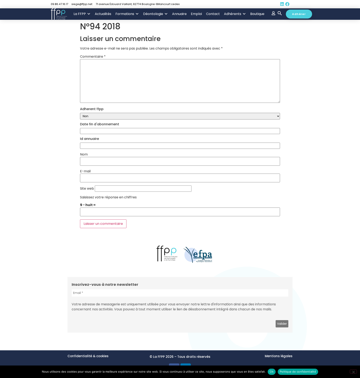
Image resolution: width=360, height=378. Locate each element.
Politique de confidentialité (298, 371)
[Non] (353, 371)
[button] (82, 13)
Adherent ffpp (92, 109)
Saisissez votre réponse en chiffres (108, 197)
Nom (84, 154)
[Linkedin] (282, 4)
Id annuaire (89, 139)
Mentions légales (278, 356)
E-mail (85, 171)
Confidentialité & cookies (88, 356)
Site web (87, 188)
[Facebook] (287, 4)
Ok (272, 371)
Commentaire (93, 56)
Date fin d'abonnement (99, 124)
